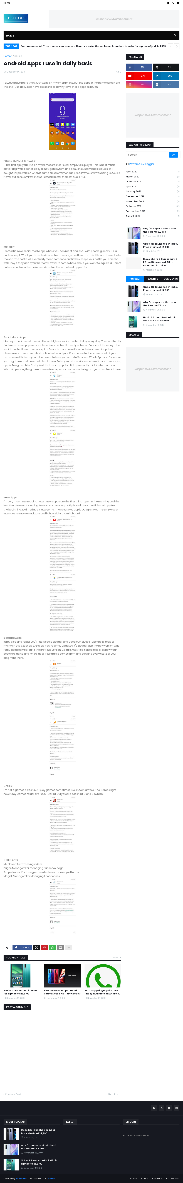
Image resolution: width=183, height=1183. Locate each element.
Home (7, 2)
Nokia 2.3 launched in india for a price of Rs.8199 (20, 992)
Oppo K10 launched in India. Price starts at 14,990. (160, 245)
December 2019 (152, 196)
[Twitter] (36, 947)
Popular (135, 279)
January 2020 (152, 191)
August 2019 (152, 216)
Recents (152, 279)
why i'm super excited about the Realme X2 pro (161, 230)
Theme (50, 1178)
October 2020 (152, 181)
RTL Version (172, 1178)
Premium (21, 1178)
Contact (157, 1178)
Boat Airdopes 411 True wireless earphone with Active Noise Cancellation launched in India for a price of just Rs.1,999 (93, 46)
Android (17, 56)
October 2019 (152, 206)
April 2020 (152, 186)
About (144, 1178)
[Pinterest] (44, 947)
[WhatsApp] (52, 947)
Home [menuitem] (10, 35)
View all (117, 957)
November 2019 (152, 201)
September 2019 (152, 211)
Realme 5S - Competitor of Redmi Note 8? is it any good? (62, 992)
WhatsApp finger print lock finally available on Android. (102, 992)
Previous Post (13, 1094)
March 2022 (152, 176)
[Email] (60, 947)
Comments (171, 279)
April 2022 (152, 171)
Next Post (114, 1094)
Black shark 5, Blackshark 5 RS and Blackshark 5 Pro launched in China (160, 262)
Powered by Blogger (141, 164)
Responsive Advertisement (114, 19)
